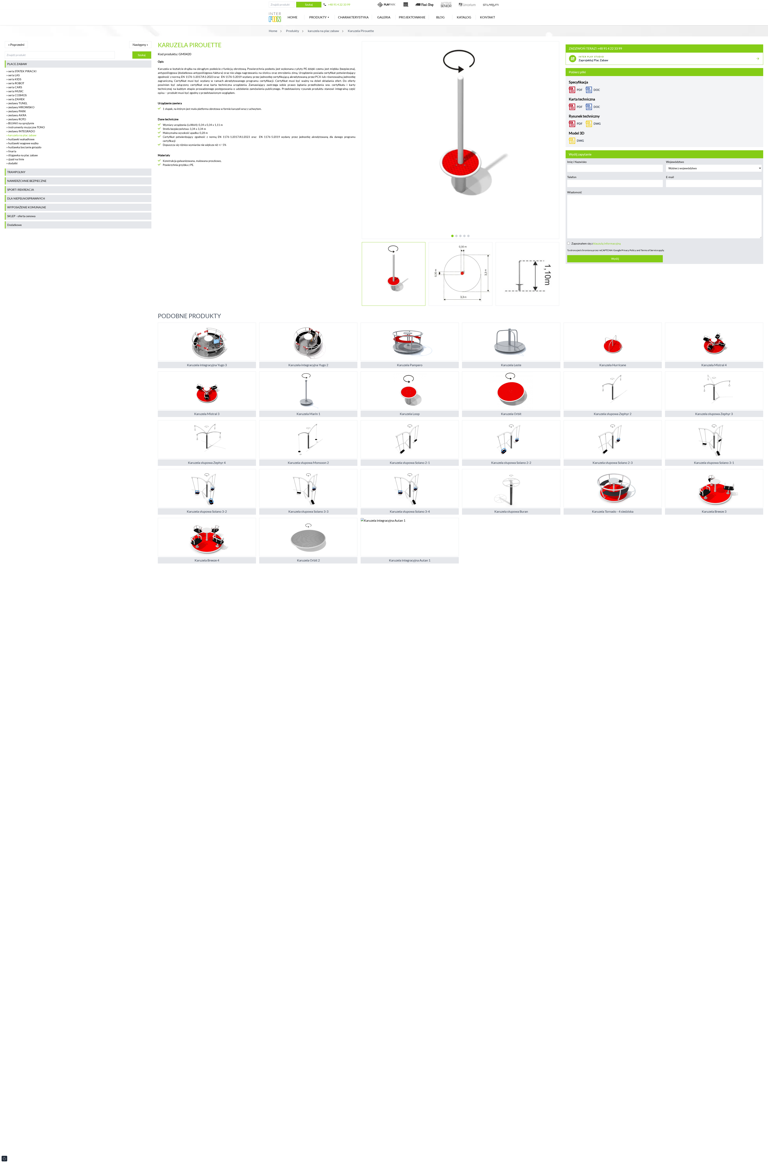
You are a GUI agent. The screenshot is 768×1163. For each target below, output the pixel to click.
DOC (597, 89)
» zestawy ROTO (16, 119)
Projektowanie (412, 17)
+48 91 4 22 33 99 (339, 4)
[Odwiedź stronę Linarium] (467, 4)
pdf (579, 123)
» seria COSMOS (16, 95)
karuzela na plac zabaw (323, 31)
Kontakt (487, 17)
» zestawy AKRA (16, 115)
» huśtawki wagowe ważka (22, 143)
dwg (597, 123)
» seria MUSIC (15, 91)
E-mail (670, 177)
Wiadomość (574, 192)
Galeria (383, 17)
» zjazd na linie (15, 159)
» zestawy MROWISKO (20, 107)
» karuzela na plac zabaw (21, 135)
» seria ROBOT (15, 83)
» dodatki (12, 163)
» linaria (11, 151)
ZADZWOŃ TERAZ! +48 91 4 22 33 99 (595, 48)
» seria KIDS (13, 79)
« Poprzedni (16, 44)
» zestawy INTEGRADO (20, 131)
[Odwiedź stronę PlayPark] (387, 4)
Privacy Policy (628, 250)
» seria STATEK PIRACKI (21, 71)
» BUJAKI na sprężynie (20, 123)
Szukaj (309, 4)
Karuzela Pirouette (361, 31)
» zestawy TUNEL (16, 103)
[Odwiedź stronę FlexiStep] (424, 4)
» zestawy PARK (16, 111)
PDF (579, 89)
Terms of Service (649, 250)
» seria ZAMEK (15, 99)
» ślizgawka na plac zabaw (22, 155)
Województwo (675, 161)
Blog (440, 17)
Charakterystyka (353, 17)
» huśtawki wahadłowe (20, 139)
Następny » (140, 44)
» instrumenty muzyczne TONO (25, 127)
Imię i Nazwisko (577, 161)
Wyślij (615, 258)
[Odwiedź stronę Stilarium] (490, 4)
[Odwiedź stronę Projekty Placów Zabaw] (406, 4)
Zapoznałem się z (596, 243)
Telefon (571, 177)
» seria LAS (13, 75)
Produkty (318, 17)
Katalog (464, 17)
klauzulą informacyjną (607, 243)
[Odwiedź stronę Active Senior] (446, 4)
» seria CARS (14, 87)
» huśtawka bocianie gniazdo (23, 147)
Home (292, 17)
